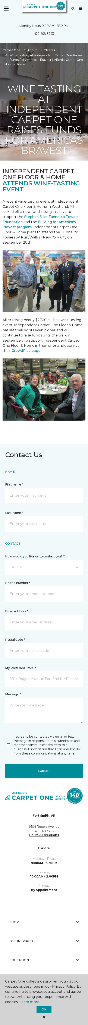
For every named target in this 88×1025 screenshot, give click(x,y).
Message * (13, 694)
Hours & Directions (44, 835)
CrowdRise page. (27, 351)
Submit (44, 771)
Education (19, 960)
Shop (14, 922)
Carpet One (12, 50)
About (32, 50)
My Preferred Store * (20, 668)
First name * (14, 484)
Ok (44, 1009)
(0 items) (80, 8)
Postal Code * (15, 639)
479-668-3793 (44, 34)
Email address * (16, 611)
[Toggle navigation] (6, 8)
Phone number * (17, 582)
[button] (44, 567)
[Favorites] (72, 8)
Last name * (14, 512)
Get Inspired (21, 941)
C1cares (49, 50)
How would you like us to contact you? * (35, 556)
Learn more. (29, 1002)
